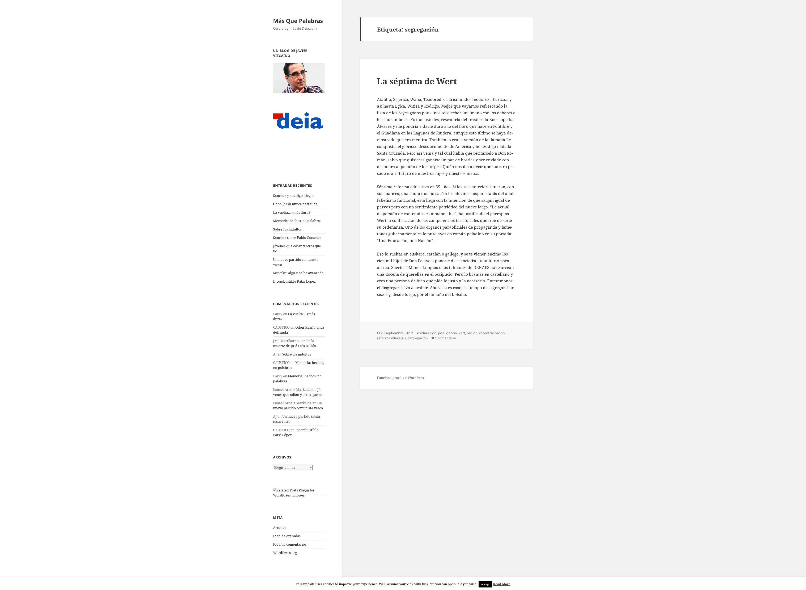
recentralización (492, 333)
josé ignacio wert (451, 333)
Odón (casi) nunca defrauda (295, 204)
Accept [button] (485, 584)
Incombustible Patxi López (294, 281)
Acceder (279, 527)
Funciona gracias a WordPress (401, 377)
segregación (418, 338)
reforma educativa (391, 338)
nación (472, 333)
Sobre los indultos (287, 229)
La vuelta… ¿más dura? (291, 212)
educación (428, 333)
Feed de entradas (287, 536)
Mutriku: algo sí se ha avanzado (298, 273)
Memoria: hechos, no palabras (297, 221)
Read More (501, 584)
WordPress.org (285, 552)
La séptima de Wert (417, 81)
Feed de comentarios (289, 544)
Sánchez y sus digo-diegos (293, 195)
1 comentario (445, 338)
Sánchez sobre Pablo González (297, 237)
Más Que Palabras (298, 21)
